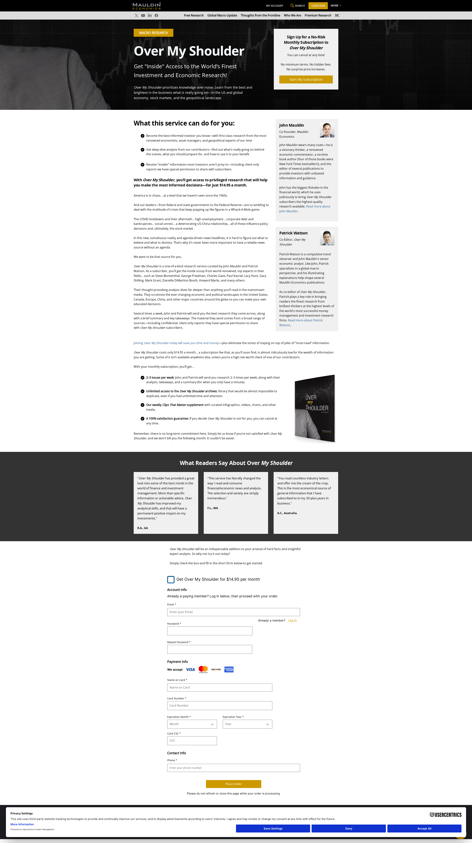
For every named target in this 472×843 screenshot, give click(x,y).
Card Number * (176, 698)
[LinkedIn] (150, 15)
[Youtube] (143, 15)
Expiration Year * (233, 717)
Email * (171, 604)
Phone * (172, 760)
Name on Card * (177, 680)
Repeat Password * (179, 642)
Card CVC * (174, 733)
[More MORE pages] (340, 5)
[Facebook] (156, 15)
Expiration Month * (179, 717)
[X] (136, 15)
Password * (174, 623)
